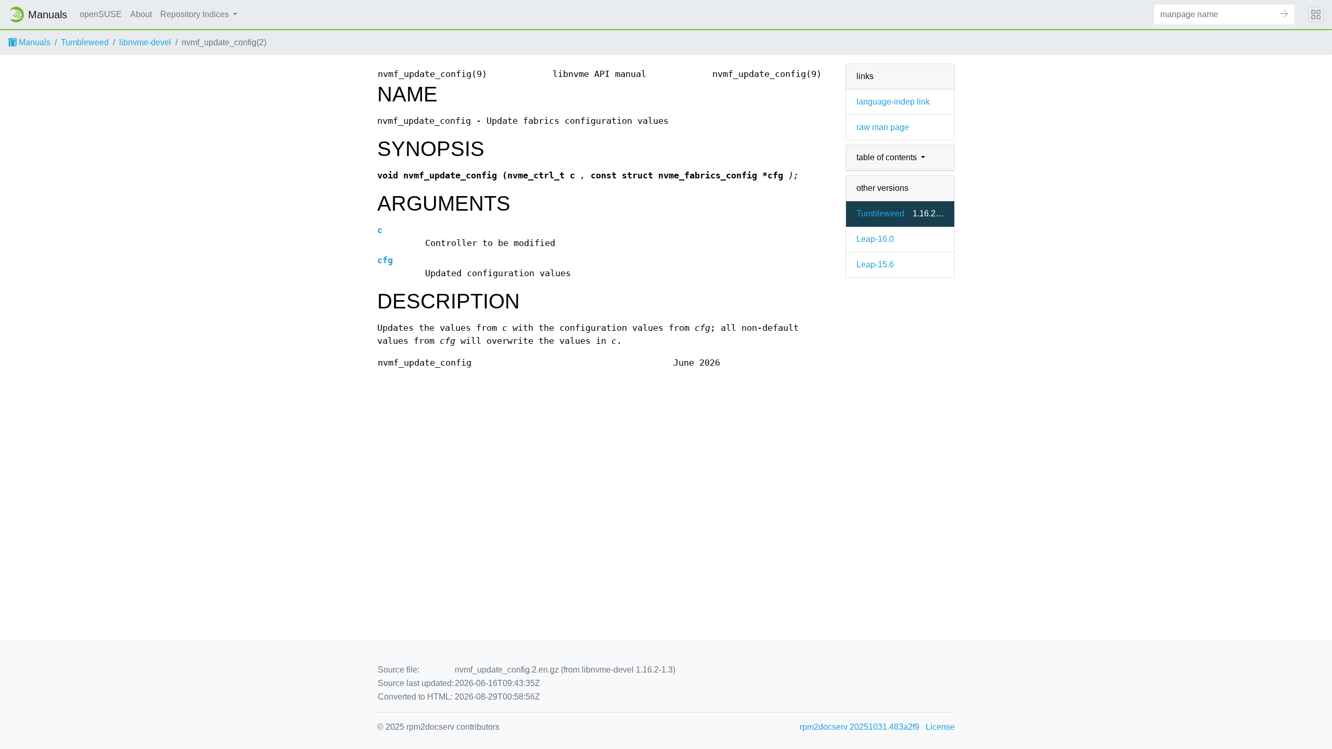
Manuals (33, 42)
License (940, 726)
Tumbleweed (85, 42)
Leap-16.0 (875, 239)
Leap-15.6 (875, 264)
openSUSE (101, 14)
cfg (385, 260)
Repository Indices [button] (195, 14)
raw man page (882, 127)
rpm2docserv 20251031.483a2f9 (859, 726)
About (141, 14)
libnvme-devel (145, 42)
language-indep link (893, 101)
